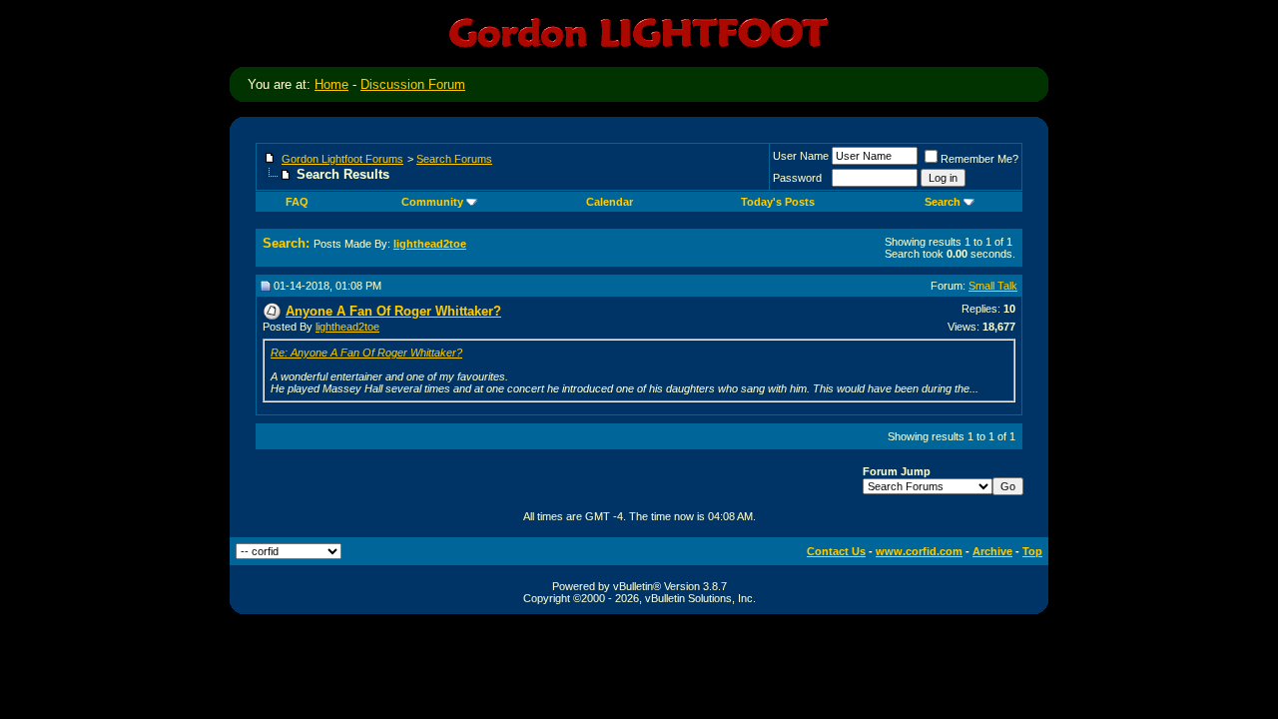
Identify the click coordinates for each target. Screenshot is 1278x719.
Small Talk (992, 286)
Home (331, 84)
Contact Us (836, 551)
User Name (801, 156)
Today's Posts (778, 202)
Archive (992, 551)
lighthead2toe (347, 327)
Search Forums (454, 159)
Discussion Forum (412, 84)
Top (1032, 551)
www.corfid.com (919, 551)
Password (797, 178)
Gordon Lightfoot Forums (342, 159)
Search (942, 202)
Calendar (609, 202)
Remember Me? (979, 159)
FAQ (297, 202)
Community (432, 202)
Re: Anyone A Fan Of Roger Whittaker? (366, 353)
